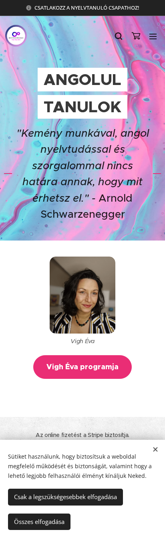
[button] (118, 36)
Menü (153, 36)
